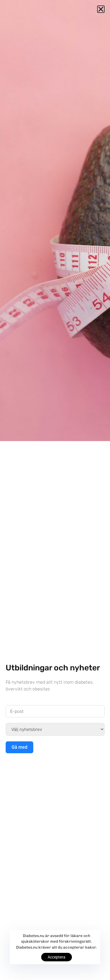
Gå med (19, 747)
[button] (100, 9)
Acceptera (56, 957)
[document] (55, 490)
